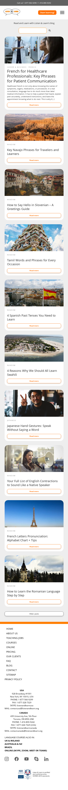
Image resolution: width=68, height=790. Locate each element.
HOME (9, 628)
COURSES (11, 642)
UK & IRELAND (12, 740)
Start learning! (47, 12)
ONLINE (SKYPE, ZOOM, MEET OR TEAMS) (26, 750)
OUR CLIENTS (13, 656)
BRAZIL (8, 747)
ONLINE (10, 647)
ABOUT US (12, 633)
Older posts (34, 614)
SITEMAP (11, 674)
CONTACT (11, 670)
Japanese (11, 420)
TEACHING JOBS (15, 638)
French (32, 67)
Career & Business (17, 67)
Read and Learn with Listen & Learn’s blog (34, 23)
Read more (34, 105)
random (11, 144)
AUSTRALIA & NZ (13, 743)
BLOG (9, 665)
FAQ (8, 660)
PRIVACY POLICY (13, 679)
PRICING (10, 651)
